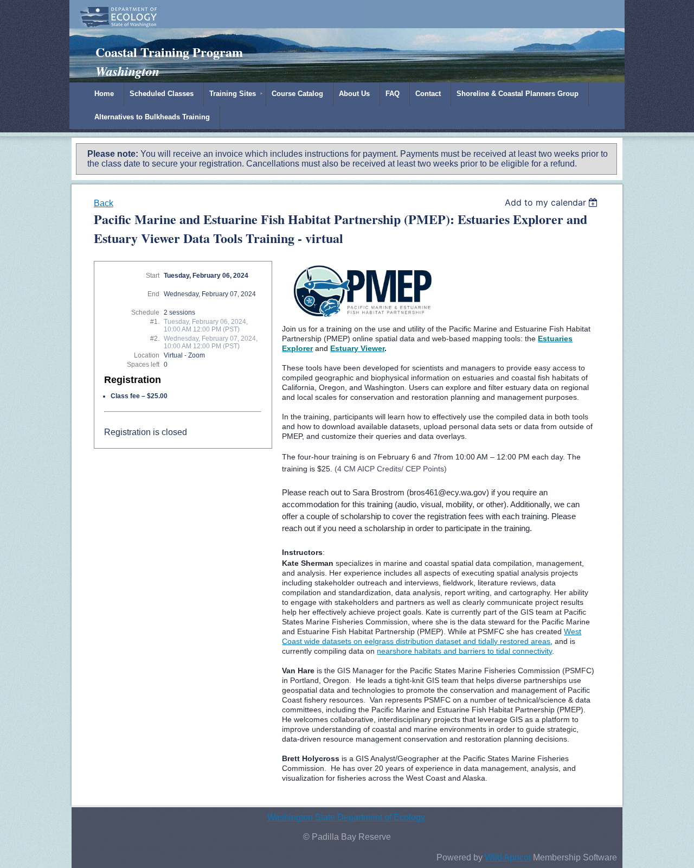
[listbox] (553, 202)
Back (103, 203)
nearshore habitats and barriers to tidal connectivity (464, 651)
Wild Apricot (508, 857)
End (153, 294)
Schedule (145, 312)
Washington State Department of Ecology (346, 817)
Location (146, 355)
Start (152, 275)
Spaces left (143, 364)
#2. (154, 338)
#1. (154, 322)
